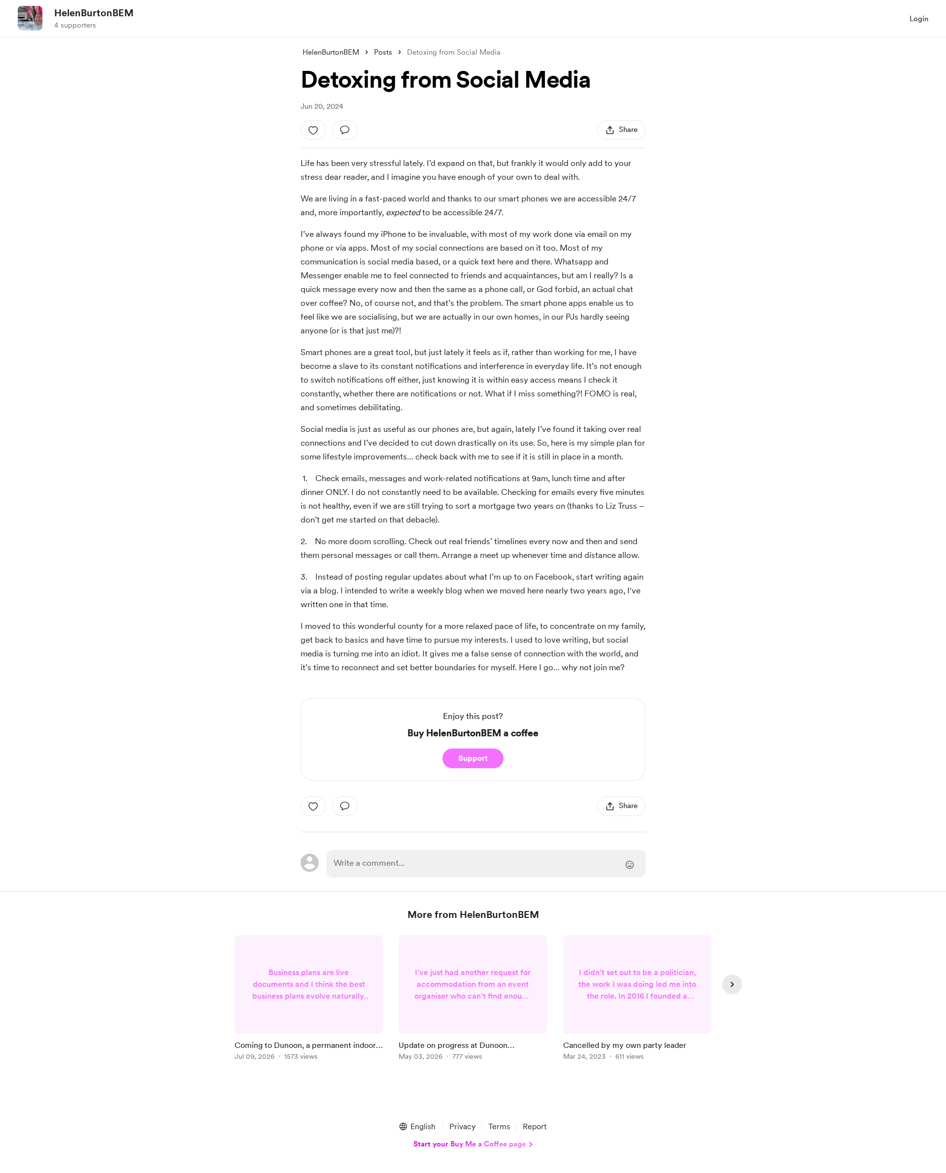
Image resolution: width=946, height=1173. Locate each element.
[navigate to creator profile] (30, 18)
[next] (732, 984)
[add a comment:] (345, 130)
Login (919, 18)
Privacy (462, 1126)
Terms (499, 1126)
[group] (309, 999)
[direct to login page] (486, 864)
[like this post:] (313, 130)
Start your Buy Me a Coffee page (469, 1144)
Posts (383, 52)
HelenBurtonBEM (94, 13)
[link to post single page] (309, 999)
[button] (416, 1127)
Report (534, 1126)
